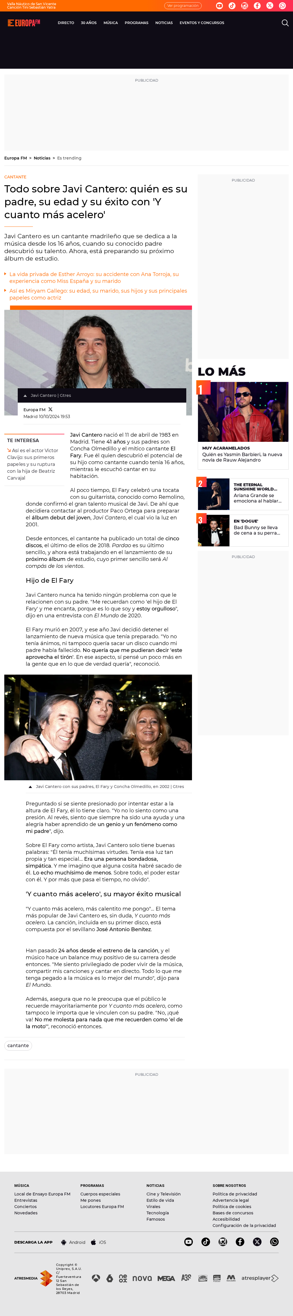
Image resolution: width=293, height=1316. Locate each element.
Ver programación (183, 5)
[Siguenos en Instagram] (244, 5)
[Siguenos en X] (257, 1244)
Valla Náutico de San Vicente (31, 4)
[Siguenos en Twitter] (269, 6)
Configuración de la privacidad (244, 1225)
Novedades (25, 1212)
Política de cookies (232, 1206)
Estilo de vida (160, 1200)
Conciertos (25, 1206)
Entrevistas (25, 1200)
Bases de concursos (233, 1212)
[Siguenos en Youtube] (219, 5)
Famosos (155, 1219)
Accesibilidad (226, 1219)
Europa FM (16, 158)
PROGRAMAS (137, 23)
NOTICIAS (164, 23)
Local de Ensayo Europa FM (42, 1194)
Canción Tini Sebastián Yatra (31, 7)
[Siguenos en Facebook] (257, 5)
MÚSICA (111, 23)
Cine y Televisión (163, 1194)
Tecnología (157, 1212)
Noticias (43, 158)
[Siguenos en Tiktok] (232, 5)
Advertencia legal (231, 1200)
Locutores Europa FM (102, 1206)
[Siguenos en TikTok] (205, 1244)
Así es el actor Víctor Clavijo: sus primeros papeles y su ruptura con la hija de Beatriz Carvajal (32, 464)
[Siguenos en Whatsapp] (282, 5)
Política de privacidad (235, 1194)
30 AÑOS (89, 23)
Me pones (90, 1200)
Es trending (69, 158)
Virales (153, 1206)
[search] (285, 22)
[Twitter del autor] (50, 409)
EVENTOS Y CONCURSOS (202, 23)
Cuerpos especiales (100, 1194)
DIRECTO (66, 23)
